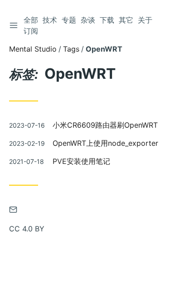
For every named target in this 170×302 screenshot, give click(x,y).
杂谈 (88, 19)
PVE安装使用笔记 (81, 161)
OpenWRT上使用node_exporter (105, 143)
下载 (107, 19)
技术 (50, 19)
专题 (69, 19)
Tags (71, 48)
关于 (145, 19)
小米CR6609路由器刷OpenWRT (105, 124)
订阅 (31, 30)
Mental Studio (33, 48)
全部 (31, 19)
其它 (126, 19)
